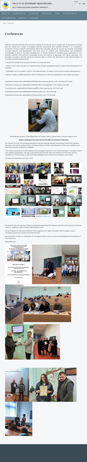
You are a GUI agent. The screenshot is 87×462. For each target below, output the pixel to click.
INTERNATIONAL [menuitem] (69, 13)
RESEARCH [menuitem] (46, 13)
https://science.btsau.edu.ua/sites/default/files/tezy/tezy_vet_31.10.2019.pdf (30, 95)
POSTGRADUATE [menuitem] (8, 18)
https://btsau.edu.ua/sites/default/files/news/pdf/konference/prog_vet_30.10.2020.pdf (34, 88)
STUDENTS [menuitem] (33, 13)
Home (4, 23)
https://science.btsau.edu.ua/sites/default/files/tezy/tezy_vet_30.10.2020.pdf (30, 91)
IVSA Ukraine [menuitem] (34, 18)
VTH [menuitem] (56, 13)
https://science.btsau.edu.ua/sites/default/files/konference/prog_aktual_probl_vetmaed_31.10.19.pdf (38, 81)
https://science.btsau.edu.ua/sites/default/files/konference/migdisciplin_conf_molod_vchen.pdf (37, 85)
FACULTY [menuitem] (5, 13)
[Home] (5, 5)
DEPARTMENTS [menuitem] (18, 13)
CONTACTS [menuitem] (22, 18)
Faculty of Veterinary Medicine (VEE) (32, 3)
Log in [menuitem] (76, 1)
